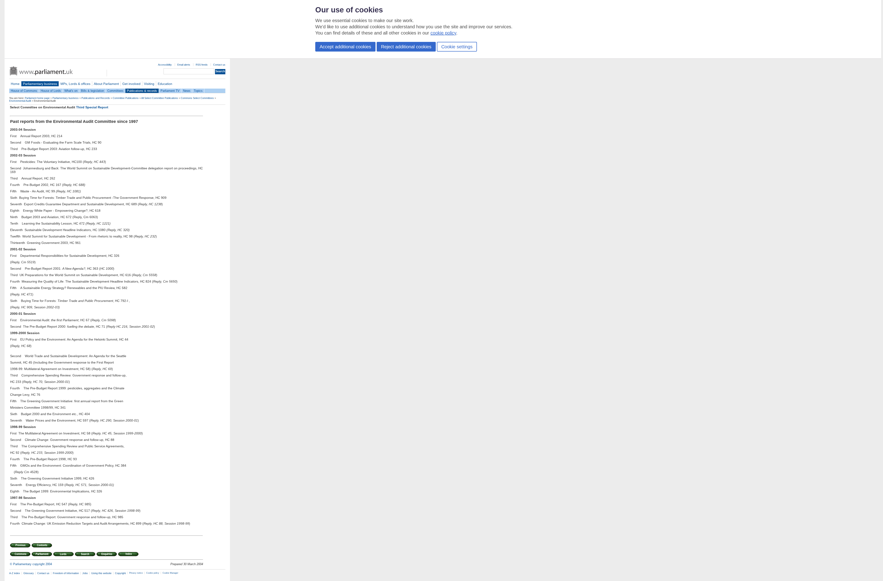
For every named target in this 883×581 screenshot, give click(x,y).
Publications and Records (95, 98)
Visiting (149, 84)
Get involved (131, 84)
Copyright (120, 573)
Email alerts (183, 64)
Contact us (219, 64)
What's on (70, 90)
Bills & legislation (92, 90)
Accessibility (165, 64)
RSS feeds (202, 64)
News (186, 90)
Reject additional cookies (406, 46)
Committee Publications (126, 98)
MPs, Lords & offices (75, 84)
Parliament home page (37, 98)
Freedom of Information (66, 573)
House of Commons (24, 90)
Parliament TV (170, 90)
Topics (198, 90)
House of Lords (51, 90)
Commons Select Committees (197, 98)
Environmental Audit (20, 100)
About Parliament (106, 84)
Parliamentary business (40, 84)
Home (15, 84)
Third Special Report (92, 107)
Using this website (101, 573)
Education (165, 84)
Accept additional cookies (345, 46)
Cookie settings (457, 46)
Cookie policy (152, 573)
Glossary (28, 573)
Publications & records (142, 90)
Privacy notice (136, 573)
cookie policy (443, 32)
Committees (115, 90)
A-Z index (14, 573)
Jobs (85, 573)
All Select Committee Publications (159, 98)
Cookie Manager (170, 573)
